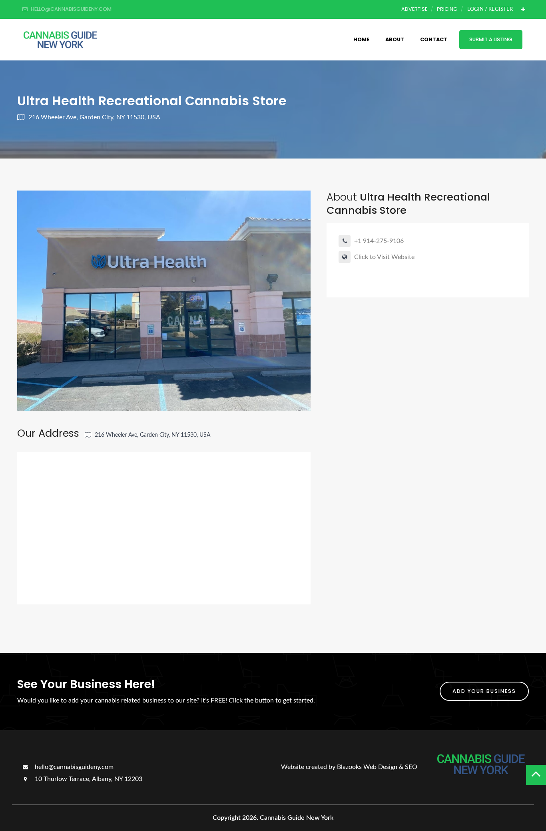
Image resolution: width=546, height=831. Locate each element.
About (394, 39)
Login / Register (490, 9)
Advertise (414, 9)
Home (361, 39)
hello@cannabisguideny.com (73, 767)
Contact (433, 39)
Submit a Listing (490, 39)
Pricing (447, 9)
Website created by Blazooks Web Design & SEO (349, 767)
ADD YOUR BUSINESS (484, 691)
